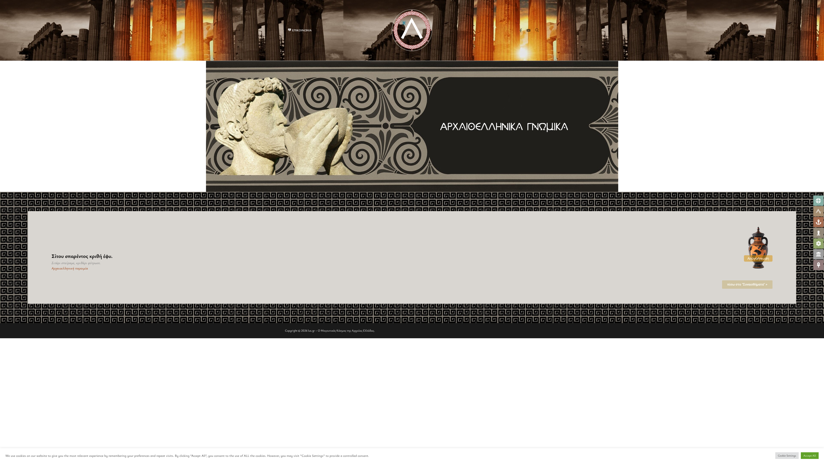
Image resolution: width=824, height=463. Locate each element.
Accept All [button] (809, 455)
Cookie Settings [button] (787, 455)
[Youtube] (528, 30)
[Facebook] (520, 30)
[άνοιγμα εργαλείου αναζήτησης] (537, 30)
